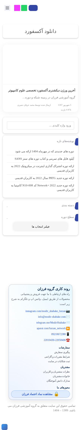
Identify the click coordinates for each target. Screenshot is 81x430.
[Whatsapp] (24, 8)
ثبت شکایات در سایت (59, 361)
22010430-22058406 (55, 340)
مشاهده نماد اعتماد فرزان (37, 394)
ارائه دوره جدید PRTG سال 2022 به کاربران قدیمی (44, 178)
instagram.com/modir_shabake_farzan (45, 311)
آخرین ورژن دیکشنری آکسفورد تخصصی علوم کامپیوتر (41, 90)
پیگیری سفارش (62, 352)
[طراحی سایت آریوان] (4, 427)
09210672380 (58, 334)
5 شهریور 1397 (64, 105)
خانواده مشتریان (61, 376)
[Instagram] (17, 8)
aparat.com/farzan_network (51, 328)
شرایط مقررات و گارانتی (57, 356)
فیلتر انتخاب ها (40, 226)
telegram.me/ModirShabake (51, 322)
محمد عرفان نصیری (25, 105)
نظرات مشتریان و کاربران (56, 371)
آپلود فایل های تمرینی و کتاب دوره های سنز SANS (44, 158)
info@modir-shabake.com (52, 316)
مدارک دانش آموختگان (58, 380)
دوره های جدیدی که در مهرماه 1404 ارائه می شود (44, 151)
